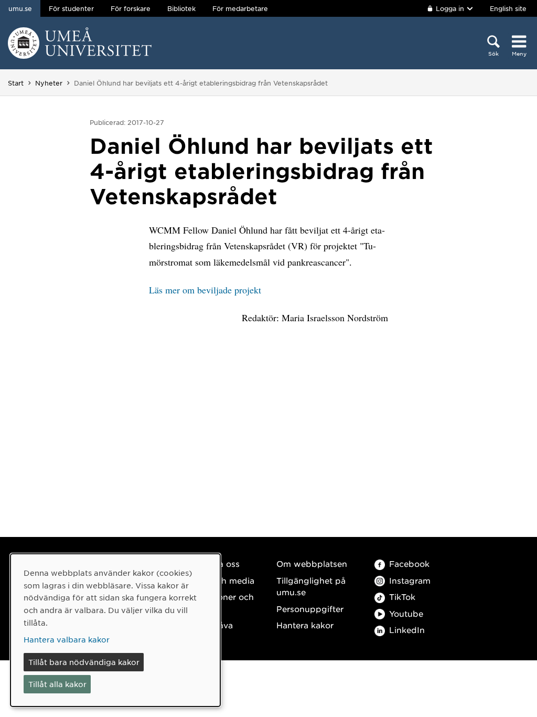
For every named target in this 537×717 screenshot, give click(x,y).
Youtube (406, 613)
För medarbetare (240, 8)
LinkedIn (407, 630)
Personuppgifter (309, 609)
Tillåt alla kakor (57, 684)
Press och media (220, 580)
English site (508, 8)
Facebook (409, 563)
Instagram (410, 580)
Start (16, 83)
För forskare (131, 8)
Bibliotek (181, 8)
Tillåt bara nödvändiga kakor (83, 662)
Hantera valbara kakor (67, 639)
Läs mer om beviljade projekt (205, 289)
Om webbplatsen (311, 563)
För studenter (71, 8)
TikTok (402, 597)
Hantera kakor (305, 625)
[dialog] (115, 630)
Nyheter (48, 83)
